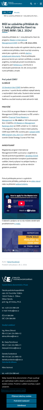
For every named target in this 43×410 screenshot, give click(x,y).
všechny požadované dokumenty (17, 54)
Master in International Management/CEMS (14, 41)
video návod (35, 181)
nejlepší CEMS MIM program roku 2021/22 (21, 133)
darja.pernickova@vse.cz (11, 348)
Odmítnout (21, 405)
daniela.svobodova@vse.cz (12, 359)
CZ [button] (35, 3)
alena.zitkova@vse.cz (10, 336)
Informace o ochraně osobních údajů (13, 390)
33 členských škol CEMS (11, 87)
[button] (31, 4)
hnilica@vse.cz (13, 310)
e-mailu (17, 223)
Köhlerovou (17, 64)
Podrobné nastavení (21, 400)
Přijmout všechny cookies (21, 396)
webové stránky (22, 184)
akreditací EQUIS (32, 155)
